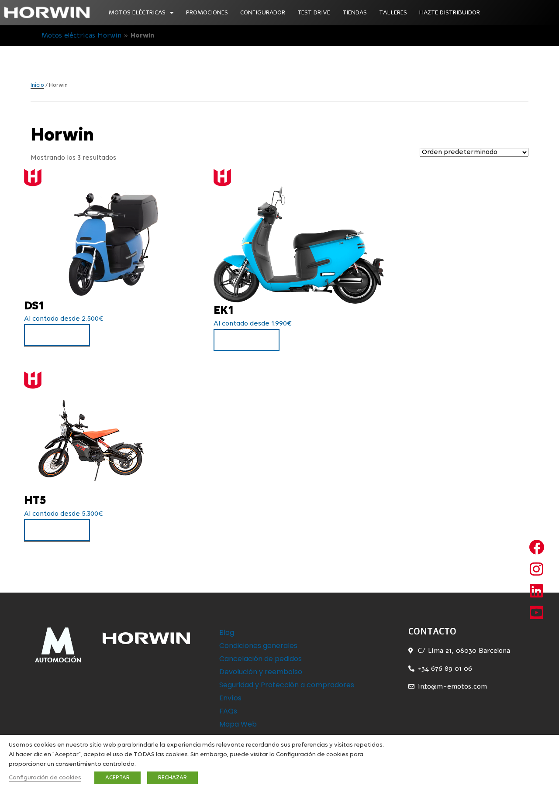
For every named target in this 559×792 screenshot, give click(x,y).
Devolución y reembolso (260, 672)
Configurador (262, 12)
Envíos (230, 698)
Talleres (393, 12)
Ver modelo (57, 335)
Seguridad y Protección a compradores (286, 685)
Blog (226, 632)
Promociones (207, 12)
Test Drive (313, 12)
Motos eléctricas (137, 12)
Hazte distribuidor (449, 12)
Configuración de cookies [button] (45, 778)
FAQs (228, 711)
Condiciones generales (258, 646)
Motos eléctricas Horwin (81, 35)
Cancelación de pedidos (260, 659)
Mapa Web (238, 724)
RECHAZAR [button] (172, 778)
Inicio (37, 85)
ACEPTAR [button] (117, 778)
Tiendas (354, 12)
